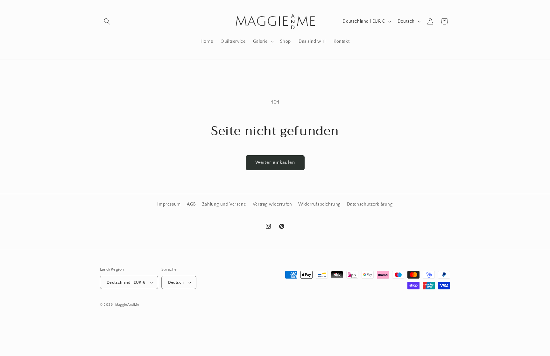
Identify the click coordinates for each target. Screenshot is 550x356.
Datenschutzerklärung (370, 204)
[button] (107, 21)
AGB (191, 204)
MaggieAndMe (127, 305)
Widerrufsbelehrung (319, 204)
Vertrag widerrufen (272, 204)
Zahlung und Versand (224, 204)
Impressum (168, 204)
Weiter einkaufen (275, 162)
